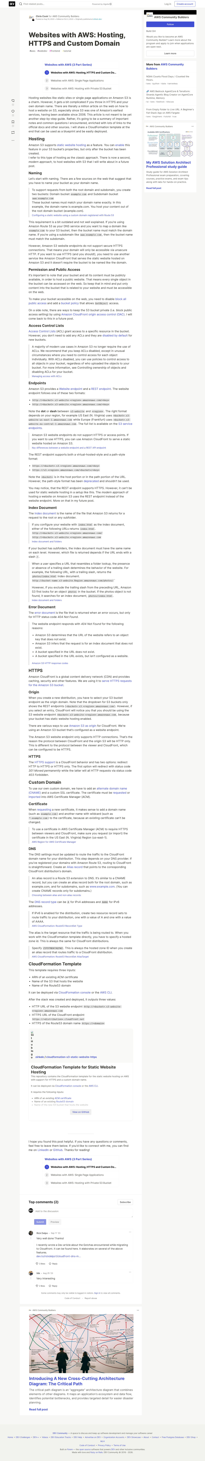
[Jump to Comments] (13, 112)
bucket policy (70, 303)
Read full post (38, 1409)
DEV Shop (191, 1437)
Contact (155, 1437)
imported (34, 797)
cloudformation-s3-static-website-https (71, 1056)
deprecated (91, 481)
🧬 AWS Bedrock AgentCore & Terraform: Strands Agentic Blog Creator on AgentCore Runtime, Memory (169, 96)
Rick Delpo (42, 1233)
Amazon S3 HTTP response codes (50, 663)
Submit (40, 1222)
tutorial (66, 50)
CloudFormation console (75, 992)
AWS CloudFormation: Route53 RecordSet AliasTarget (60, 956)
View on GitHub (80, 1112)
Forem (70, 1449)
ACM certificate (63, 1098)
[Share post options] (13, 140)
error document (45, 612)
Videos (45, 1437)
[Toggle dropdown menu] (130, 1232)
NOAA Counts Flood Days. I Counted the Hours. (167, 80)
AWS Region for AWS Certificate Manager (54, 841)
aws (32, 50)
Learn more (170, 53)
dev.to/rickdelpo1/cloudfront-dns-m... (58, 1256)
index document (45, 513)
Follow (170, 24)
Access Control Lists (42, 331)
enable (119, 145)
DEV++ (36, 1437)
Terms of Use (120, 1445)
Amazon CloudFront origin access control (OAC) (93, 314)
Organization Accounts (113, 1437)
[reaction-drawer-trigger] (13, 102)
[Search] (20, 4)
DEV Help (78, 1437)
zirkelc (40, 1056)
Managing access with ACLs (46, 376)
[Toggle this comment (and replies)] (31, 1238)
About (146, 1437)
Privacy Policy (104, 1445)
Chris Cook (42, 16)
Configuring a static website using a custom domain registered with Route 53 (73, 215)
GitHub (57, 1150)
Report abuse (91, 1298)
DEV (113, 1449)
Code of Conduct (72, 1298)
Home (10, 1437)
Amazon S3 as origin (82, 725)
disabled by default (115, 335)
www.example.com (102, 886)
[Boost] (13, 132)
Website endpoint (70, 389)
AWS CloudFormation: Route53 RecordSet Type (57, 925)
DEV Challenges (23, 1437)
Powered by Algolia (100, 4)
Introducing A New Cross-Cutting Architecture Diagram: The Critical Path (77, 1381)
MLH (102, 1441)
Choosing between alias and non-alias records (56, 895)
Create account (185, 4)
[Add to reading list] (13, 123)
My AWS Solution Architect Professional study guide (168, 164)
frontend (55, 50)
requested (119, 792)
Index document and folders (47, 541)
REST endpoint (101, 389)
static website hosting (71, 145)
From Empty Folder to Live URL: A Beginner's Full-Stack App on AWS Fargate (170, 113)
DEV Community (60, 1433)
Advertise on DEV (93, 1437)
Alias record (75, 867)
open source (85, 1449)
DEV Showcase (134, 1437)
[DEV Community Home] (12, 4)
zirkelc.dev (97, 19)
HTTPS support (45, 762)
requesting (44, 809)
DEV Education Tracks (61, 1437)
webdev (42, 50)
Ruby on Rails (96, 1452)
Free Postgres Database (173, 1437)
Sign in (97, 1293)
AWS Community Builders (65, 16)
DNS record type (45, 902)
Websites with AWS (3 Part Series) (68, 64)
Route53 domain (65, 1101)
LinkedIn (43, 1150)
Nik (38, 1273)
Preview (55, 1222)
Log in (168, 4)
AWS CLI (106, 992)
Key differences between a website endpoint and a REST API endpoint (69, 447)
